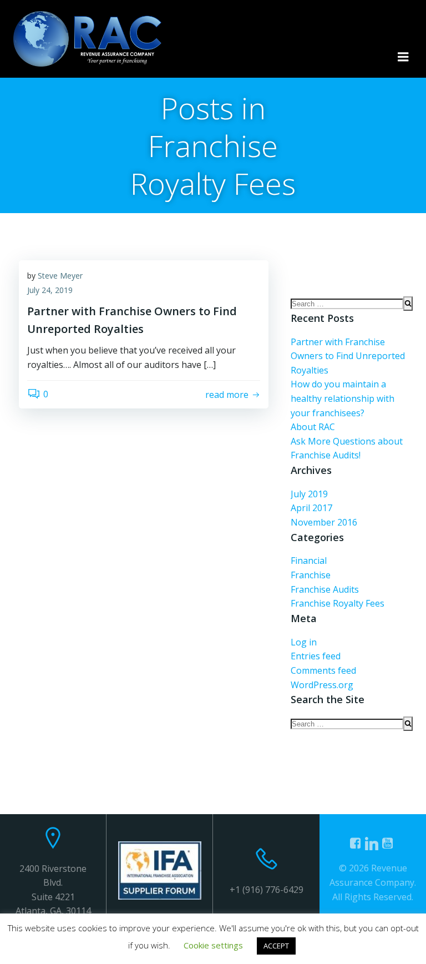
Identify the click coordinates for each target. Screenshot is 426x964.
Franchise (311, 575)
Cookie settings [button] (213, 945)
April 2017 (311, 508)
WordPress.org (322, 685)
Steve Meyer (60, 275)
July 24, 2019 (50, 290)
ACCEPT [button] (276, 946)
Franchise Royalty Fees (337, 603)
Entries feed (316, 656)
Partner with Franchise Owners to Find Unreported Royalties (348, 356)
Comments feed (323, 670)
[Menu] (403, 57)
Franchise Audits (325, 589)
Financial (309, 560)
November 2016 (324, 522)
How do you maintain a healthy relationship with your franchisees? (342, 398)
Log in (304, 642)
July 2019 (309, 494)
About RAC (313, 427)
